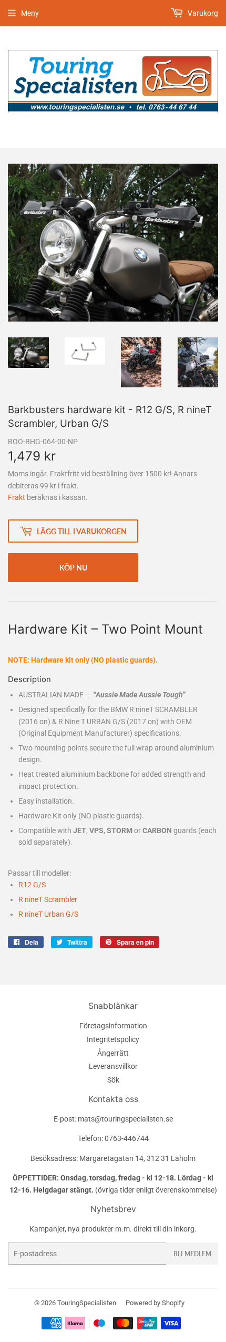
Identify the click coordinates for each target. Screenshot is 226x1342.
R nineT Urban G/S (48, 914)
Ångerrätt (113, 1053)
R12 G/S (32, 884)
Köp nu (73, 567)
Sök (113, 1080)
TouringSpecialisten (86, 1303)
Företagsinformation (113, 1025)
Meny (30, 13)
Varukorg (202, 13)
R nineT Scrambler (47, 899)
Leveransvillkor (113, 1066)
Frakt (16, 497)
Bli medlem (192, 1254)
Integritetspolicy (113, 1039)
